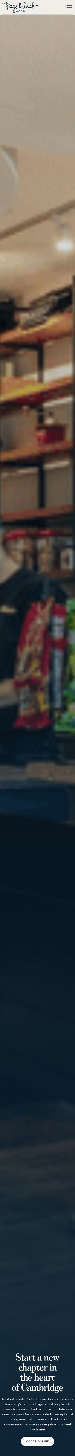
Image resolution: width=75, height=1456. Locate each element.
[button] (69, 7)
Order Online (37, 1441)
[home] (20, 7)
